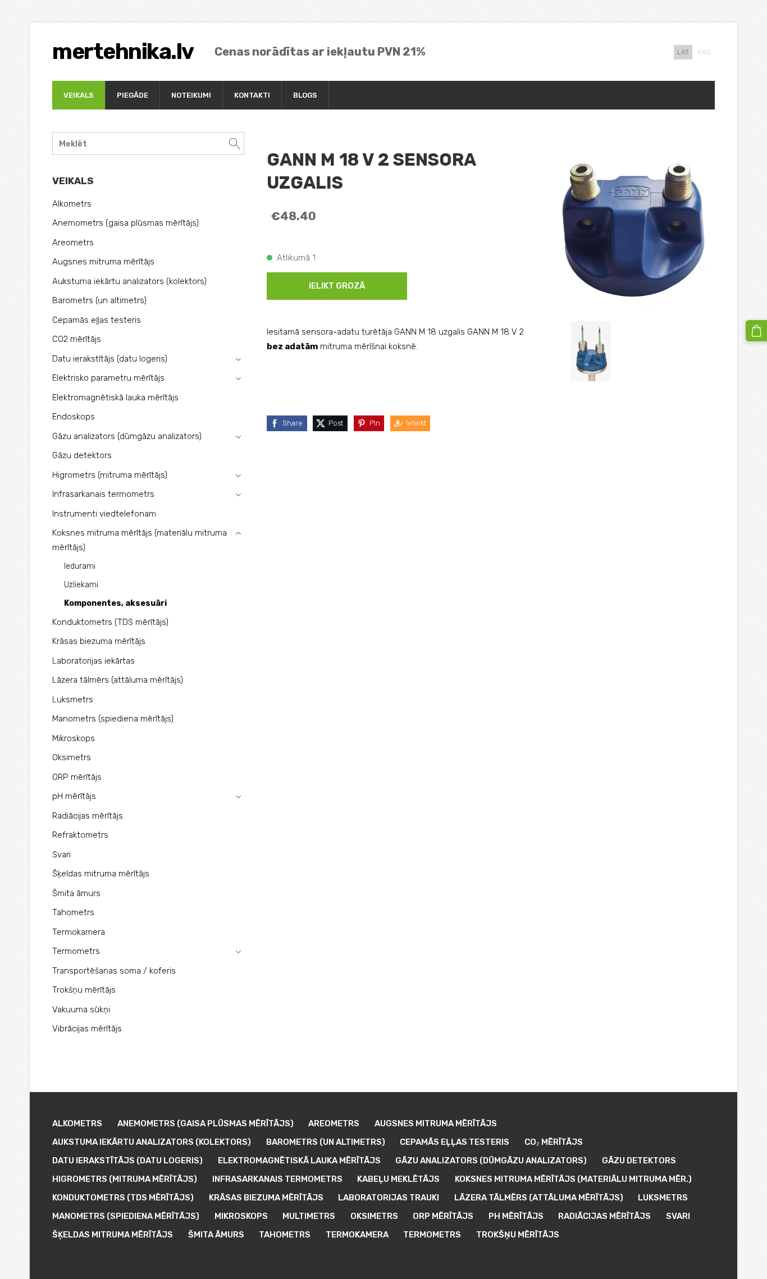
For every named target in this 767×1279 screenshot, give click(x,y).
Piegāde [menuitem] (132, 95)
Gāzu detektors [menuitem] (82, 455)
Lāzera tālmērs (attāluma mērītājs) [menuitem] (117, 680)
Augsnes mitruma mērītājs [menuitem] (103, 262)
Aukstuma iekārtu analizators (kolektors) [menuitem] (129, 281)
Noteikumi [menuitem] (191, 95)
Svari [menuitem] (61, 854)
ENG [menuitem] (704, 52)
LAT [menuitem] (683, 52)
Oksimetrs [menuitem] (71, 757)
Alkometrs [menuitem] (72, 204)
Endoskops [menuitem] (73, 417)
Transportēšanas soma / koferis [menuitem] (114, 971)
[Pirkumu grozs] (756, 330)
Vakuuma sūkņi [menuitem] (81, 1009)
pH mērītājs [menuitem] (74, 796)
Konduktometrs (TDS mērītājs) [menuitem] (110, 622)
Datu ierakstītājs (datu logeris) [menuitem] (109, 359)
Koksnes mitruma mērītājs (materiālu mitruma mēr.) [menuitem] (573, 1179)
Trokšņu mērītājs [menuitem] (84, 990)
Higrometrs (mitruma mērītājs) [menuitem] (109, 475)
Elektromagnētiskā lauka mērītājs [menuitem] (115, 397)
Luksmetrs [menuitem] (72, 700)
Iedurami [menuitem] (79, 566)
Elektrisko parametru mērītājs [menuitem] (108, 378)
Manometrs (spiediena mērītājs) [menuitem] (113, 719)
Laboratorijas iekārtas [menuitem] (93, 661)
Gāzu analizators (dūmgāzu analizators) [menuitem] (127, 436)
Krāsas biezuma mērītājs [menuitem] (98, 641)
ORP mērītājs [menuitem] (77, 777)
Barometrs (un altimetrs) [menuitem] (99, 300)
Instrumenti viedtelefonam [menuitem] (104, 514)
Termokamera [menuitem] (78, 932)
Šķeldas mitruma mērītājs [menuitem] (100, 874)
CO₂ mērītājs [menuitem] (553, 1142)
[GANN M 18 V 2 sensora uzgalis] (591, 351)
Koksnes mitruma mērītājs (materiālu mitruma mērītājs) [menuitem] (139, 540)
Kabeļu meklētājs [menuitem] (398, 1179)
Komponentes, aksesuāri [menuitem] (115, 603)
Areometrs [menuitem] (73, 242)
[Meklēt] (235, 143)
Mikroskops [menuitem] (73, 738)
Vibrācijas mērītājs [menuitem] (87, 1029)
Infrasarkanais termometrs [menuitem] (103, 494)
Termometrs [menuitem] (76, 951)
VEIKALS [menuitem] (78, 95)
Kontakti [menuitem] (252, 95)
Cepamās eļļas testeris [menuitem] (96, 320)
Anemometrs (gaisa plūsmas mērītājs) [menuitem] (125, 223)
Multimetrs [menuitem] (308, 1216)
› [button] (238, 359)
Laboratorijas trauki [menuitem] (388, 1198)
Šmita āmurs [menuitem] (76, 893)
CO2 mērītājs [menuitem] (76, 339)
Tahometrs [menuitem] (73, 912)
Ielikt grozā (337, 286)
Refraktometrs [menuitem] (80, 835)
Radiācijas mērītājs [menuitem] (87, 816)
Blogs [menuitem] (305, 95)
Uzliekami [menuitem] (81, 585)
